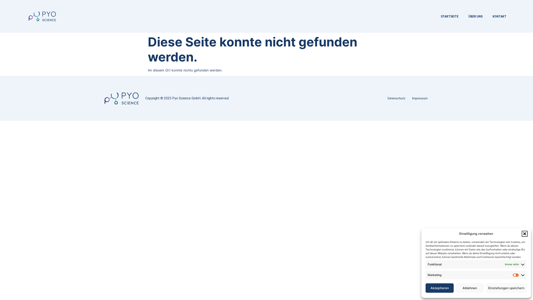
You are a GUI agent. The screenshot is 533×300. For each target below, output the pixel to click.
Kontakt (499, 16)
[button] (525, 234)
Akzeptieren (440, 288)
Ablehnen (470, 288)
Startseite (449, 16)
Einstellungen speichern (506, 288)
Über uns (475, 16)
